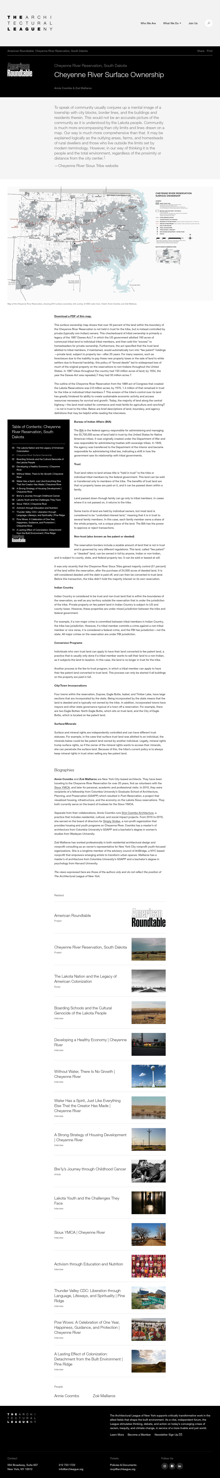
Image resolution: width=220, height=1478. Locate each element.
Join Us (193, 23)
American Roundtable (72, 915)
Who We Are (148, 23)
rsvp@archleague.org (122, 1469)
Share (200, 50)
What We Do (171, 23)
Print (210, 50)
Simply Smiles (111, 821)
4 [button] (130, 374)
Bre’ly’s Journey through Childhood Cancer (90, 1168)
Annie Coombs (63, 88)
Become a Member (139, 1434)
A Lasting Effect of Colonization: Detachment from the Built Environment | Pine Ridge (88, 1358)
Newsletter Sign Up (167, 1434)
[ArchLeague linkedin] (180, 1466)
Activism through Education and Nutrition (88, 1263)
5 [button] (104, 391)
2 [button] (92, 336)
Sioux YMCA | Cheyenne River (79, 1232)
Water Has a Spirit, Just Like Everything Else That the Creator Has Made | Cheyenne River (87, 1105)
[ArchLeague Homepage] (29, 23)
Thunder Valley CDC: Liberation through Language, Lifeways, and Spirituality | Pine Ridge (89, 1295)
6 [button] (164, 404)
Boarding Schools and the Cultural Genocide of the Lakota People (83, 1010)
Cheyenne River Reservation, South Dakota (90, 946)
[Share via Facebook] (193, 51)
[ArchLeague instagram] (165, 1466)
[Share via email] (181, 51)
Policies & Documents (123, 1464)
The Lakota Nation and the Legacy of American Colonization (85, 979)
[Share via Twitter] (188, 51)
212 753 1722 (67, 1464)
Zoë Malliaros (83, 88)
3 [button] (97, 374)
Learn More (117, 1434)
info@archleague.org (71, 1469)
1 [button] (104, 157)
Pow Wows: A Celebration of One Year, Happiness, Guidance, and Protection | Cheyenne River (87, 1327)
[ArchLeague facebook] (172, 1466)
